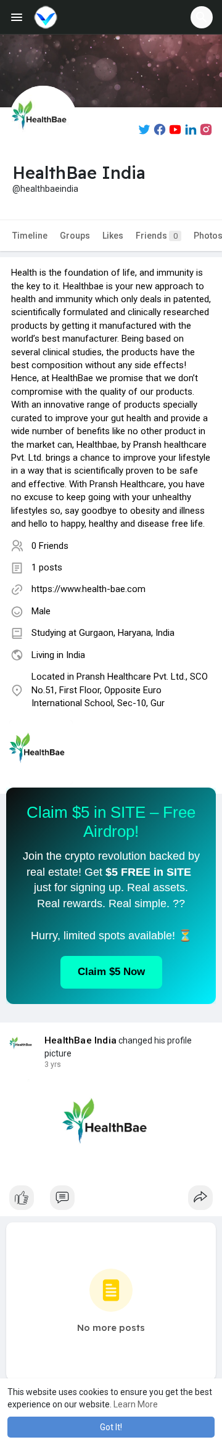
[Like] (111, 1200)
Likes (112, 236)
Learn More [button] (135, 1404)
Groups (75, 236)
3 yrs (52, 1064)
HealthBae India (80, 1040)
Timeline (29, 236)
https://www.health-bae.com (88, 589)
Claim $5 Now (111, 972)
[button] (202, 17)
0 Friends (49, 545)
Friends (157, 236)
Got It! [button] (111, 1427)
